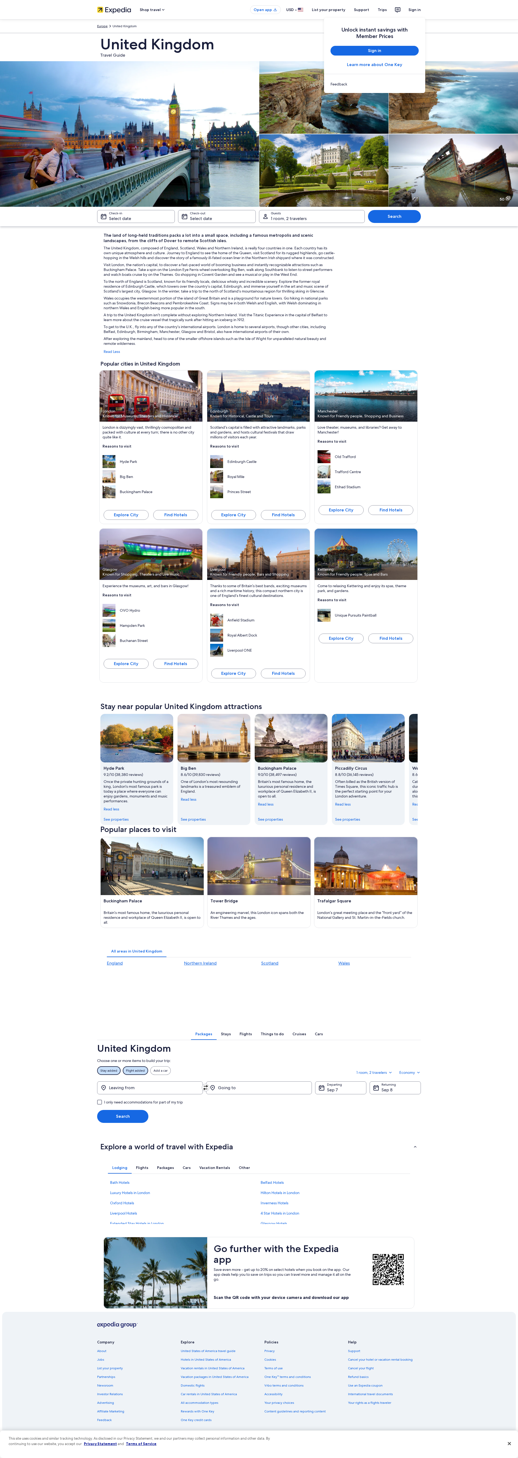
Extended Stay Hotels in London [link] (137, 1223)
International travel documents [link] (370, 1394)
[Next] (417, 769)
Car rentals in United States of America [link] (209, 1394)
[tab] (136, 951)
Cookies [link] (270, 1359)
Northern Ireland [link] (200, 963)
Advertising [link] (105, 1403)
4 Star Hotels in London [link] (280, 1213)
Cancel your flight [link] (361, 1368)
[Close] (509, 1444)
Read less (111, 809)
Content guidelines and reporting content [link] (295, 1411)
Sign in (414, 9)
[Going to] (259, 1087)
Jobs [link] (100, 1359)
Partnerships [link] (106, 1377)
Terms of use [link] (273, 1368)
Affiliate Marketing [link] (110, 1411)
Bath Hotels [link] (120, 1182)
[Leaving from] (150, 1087)
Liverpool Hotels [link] (123, 1213)
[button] (259, 1146)
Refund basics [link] (358, 1377)
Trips (382, 9)
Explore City (126, 514)
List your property (328, 9)
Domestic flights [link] (193, 1385)
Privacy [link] (269, 1351)
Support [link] (354, 1351)
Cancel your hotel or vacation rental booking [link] (380, 1359)
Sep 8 (387, 1090)
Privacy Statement (100, 1444)
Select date (120, 218)
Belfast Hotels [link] (272, 1182)
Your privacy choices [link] (279, 1403)
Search (394, 216)
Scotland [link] (269, 963)
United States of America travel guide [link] (208, 1351)
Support (361, 9)
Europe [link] (102, 26)
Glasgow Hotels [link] (274, 1223)
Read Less (112, 351)
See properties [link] (116, 819)
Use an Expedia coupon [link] (365, 1385)
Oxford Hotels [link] (122, 1203)
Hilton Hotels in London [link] (280, 1192)
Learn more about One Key (374, 64)
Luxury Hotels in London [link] (130, 1192)
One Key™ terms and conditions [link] (287, 1377)
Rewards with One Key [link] (197, 1411)
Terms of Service (141, 1444)
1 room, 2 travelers (289, 218)
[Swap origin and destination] (205, 1087)
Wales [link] (344, 963)
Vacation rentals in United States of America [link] (212, 1368)
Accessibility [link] (273, 1394)
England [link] (115, 963)
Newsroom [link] (105, 1385)
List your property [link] (110, 1368)
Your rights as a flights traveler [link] (369, 1403)
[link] (374, 84)
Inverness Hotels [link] (274, 1203)
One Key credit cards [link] (196, 1420)
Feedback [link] (104, 1420)
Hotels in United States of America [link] (206, 1359)
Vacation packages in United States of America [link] (214, 1377)
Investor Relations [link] (110, 1394)
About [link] (101, 1351)
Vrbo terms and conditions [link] (284, 1385)
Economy (407, 1072)
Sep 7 (332, 1090)
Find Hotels (175, 514)
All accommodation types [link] (199, 1403)
